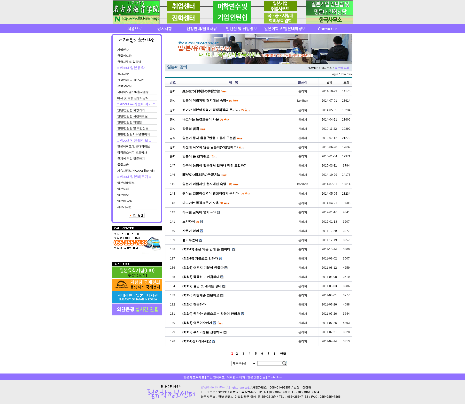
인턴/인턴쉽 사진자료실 (132, 116)
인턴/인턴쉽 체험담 (129, 122)
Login (334, 74)
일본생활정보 (126, 182)
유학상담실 (124, 86)
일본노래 (123, 189)
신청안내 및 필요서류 (131, 80)
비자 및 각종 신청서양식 (132, 98)
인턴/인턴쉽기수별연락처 (133, 134)
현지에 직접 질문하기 (131, 158)
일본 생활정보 (256, 377)
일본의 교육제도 (193, 377)
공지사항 (123, 74)
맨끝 (283, 353)
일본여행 (123, 195)
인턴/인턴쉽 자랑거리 (131, 110)
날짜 (329, 82)
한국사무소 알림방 (129, 61)
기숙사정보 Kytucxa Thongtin (136, 170)
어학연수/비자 (236, 377)
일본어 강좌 (124, 201)
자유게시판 (124, 207)
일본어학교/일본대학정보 (133, 146)
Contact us (275, 377)
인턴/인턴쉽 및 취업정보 (132, 128)
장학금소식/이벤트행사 (132, 152)
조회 (346, 82)
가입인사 (123, 49)
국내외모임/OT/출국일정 (133, 92)
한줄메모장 (124, 55)
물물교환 (123, 164)
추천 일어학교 (216, 377)
